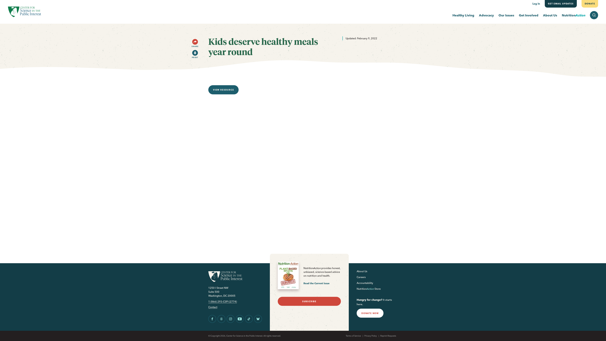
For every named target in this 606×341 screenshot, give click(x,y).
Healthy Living (463, 15)
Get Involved (528, 15)
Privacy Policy (370, 336)
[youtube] (240, 319)
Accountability (365, 283)
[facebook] (212, 319)
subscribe (309, 301)
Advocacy (486, 15)
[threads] (221, 319)
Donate (590, 3)
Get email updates (561, 3)
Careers (361, 277)
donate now (370, 313)
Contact (212, 307)
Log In (536, 3)
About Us (550, 15)
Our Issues (506, 15)
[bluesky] (258, 319)
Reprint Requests (388, 336)
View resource (223, 90)
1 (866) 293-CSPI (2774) (222, 301)
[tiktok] (249, 319)
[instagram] (231, 319)
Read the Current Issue (316, 283)
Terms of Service (353, 336)
